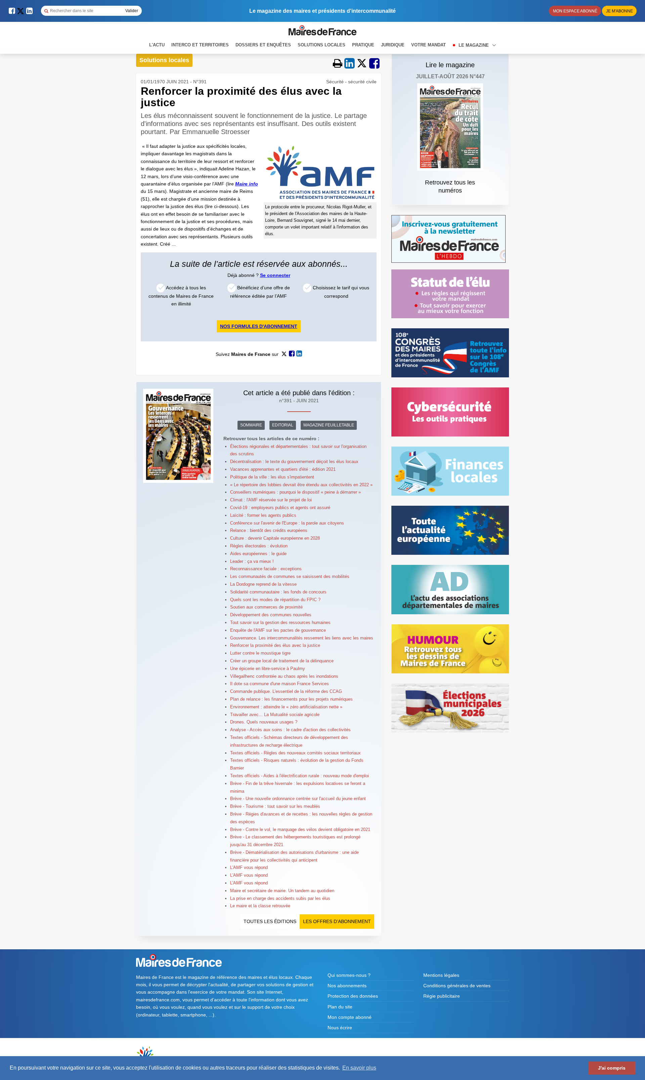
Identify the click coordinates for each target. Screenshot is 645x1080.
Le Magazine (474, 45)
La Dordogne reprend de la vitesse (263, 584)
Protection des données (353, 996)
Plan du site (340, 1006)
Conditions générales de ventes (456, 985)
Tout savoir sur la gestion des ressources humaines (280, 622)
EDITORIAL (282, 425)
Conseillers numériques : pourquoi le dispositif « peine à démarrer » (295, 492)
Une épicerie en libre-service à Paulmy (267, 668)
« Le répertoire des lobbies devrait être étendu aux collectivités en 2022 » (301, 484)
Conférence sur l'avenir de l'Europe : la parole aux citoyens (287, 523)
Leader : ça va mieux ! (252, 561)
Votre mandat (428, 44)
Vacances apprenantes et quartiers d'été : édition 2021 (283, 469)
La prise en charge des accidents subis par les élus (280, 898)
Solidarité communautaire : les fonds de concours (278, 591)
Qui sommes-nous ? (349, 975)
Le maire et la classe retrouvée (260, 905)
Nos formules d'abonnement (258, 326)
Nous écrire (340, 1027)
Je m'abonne (619, 11)
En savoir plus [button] (359, 1068)
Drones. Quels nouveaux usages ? (263, 721)
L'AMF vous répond (249, 867)
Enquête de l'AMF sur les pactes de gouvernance (278, 630)
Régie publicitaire (441, 996)
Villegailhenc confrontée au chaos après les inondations (284, 676)
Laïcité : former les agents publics (263, 515)
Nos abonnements (347, 985)
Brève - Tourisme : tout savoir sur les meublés (275, 806)
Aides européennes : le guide (258, 553)
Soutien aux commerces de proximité (266, 607)
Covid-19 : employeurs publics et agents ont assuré (280, 507)
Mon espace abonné (575, 11)
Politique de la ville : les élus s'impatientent (272, 477)
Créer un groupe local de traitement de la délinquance (282, 660)
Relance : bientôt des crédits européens (268, 530)
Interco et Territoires (200, 44)
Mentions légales (441, 975)
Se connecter (275, 275)
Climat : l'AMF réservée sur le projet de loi (271, 499)
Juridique (392, 44)
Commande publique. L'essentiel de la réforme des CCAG (286, 691)
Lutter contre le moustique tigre (260, 653)
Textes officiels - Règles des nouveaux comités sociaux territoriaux (295, 752)
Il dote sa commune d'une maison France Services (279, 683)
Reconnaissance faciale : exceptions (266, 568)
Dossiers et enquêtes (263, 44)
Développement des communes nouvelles (270, 614)
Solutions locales (321, 44)
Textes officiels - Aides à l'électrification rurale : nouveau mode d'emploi (299, 775)
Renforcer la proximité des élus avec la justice (275, 645)
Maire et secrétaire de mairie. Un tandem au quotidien (282, 890)
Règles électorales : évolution (259, 545)
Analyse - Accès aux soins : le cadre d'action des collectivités (290, 729)
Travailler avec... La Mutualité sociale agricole (274, 714)
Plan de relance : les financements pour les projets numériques (291, 699)
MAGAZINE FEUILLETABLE (328, 425)
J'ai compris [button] (612, 1068)
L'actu (157, 44)
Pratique (363, 44)
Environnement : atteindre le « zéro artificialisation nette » (286, 706)
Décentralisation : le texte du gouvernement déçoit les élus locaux (294, 461)
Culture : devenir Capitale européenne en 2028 (275, 538)
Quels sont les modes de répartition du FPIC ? (275, 599)
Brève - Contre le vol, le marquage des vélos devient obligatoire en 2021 (300, 829)
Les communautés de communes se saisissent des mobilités (289, 576)
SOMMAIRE (251, 425)
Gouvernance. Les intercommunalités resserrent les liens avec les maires (301, 637)
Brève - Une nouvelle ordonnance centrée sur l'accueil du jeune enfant (298, 798)
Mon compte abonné (350, 1017)
